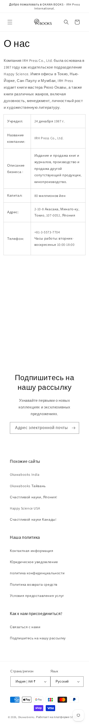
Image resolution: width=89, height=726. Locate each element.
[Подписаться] (73, 428)
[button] (9, 22)
